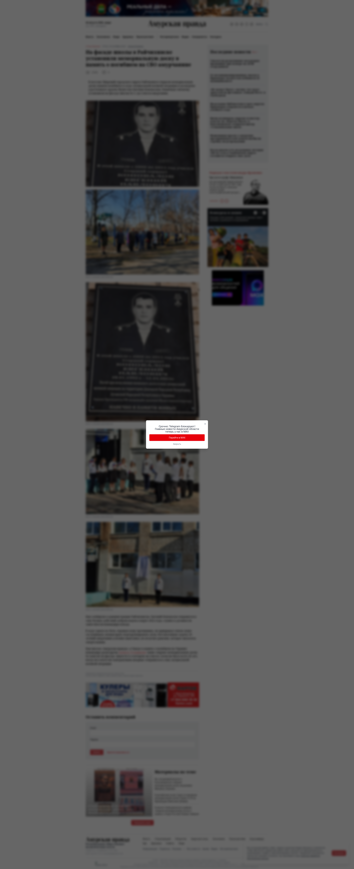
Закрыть (177, 444)
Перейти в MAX (177, 437)
